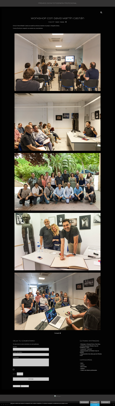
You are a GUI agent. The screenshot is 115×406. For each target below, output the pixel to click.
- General (82, 365)
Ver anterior (17, 386)
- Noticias (82, 368)
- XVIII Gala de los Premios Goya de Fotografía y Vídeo (89, 346)
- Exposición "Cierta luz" (86, 349)
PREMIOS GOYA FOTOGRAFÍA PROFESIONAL (57, 3)
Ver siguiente (25, 386)
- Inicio (81, 363)
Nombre (15, 346)
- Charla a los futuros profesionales (88, 370)
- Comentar (62, 22)
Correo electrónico (17, 352)
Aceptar (95, 404)
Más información (84, 402)
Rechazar (106, 402)
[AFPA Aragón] (57, 398)
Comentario (16, 357)
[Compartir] (65, 22)
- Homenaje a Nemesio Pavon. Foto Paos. (90, 344)
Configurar (95, 402)
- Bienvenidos (83, 366)
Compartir (57, 333)
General (57, 22)
